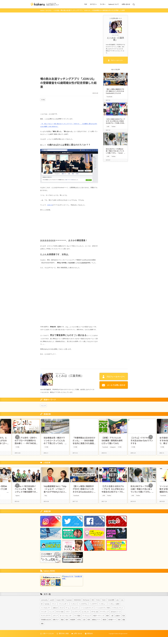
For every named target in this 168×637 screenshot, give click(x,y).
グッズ (62, 608)
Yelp (45, 495)
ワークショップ (86, 615)
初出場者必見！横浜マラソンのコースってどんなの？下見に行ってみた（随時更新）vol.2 (54, 441)
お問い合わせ (126, 4)
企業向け (117, 615)
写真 (123, 615)
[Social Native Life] (116, 533)
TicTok (98, 600)
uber (117, 600)
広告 (84, 619)
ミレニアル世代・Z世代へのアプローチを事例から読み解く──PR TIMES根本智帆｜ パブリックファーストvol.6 (26, 443)
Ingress (17, 495)
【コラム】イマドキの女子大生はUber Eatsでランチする (142, 440)
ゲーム (67, 608)
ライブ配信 (77, 615)
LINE (108, 126)
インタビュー (102, 604)
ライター (103, 4)
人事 (112, 615)
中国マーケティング (98, 615)
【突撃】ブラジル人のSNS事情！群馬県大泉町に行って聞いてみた (112, 440)
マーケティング (104, 612)
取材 (67, 619)
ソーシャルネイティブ (87, 608)
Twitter (113, 126)
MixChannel (86, 600)
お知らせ (55, 608)
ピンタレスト (85, 612)
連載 (42, 623)
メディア (55, 615)
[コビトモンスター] (94, 533)
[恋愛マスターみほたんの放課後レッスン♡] (72, 545)
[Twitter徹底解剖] (72, 521)
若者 (119, 619)
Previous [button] (17, 437)
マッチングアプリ (46, 615)
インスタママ (93, 604)
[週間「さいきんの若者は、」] (50, 557)
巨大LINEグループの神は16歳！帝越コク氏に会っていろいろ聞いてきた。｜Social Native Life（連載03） (115, 152)
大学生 (79, 619)
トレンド (43, 405)
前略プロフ (56, 619)
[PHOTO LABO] (116, 545)
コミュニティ (75, 608)
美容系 (104, 619)
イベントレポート (63, 604)
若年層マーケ (112, 619)
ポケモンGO (94, 612)
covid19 (52, 600)
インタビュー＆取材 (113, 604)
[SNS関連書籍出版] (50, 580)
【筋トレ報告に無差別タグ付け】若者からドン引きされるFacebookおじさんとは (115, 91)
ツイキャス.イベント (117, 608)
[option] (84, 437)
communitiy (44, 600)
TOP (85, 4)
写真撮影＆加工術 (46, 619)
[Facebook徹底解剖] (94, 521)
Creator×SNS (60, 600)
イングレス (73, 604)
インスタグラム (83, 604)
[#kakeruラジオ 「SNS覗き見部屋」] (72, 577)
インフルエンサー (46, 608)
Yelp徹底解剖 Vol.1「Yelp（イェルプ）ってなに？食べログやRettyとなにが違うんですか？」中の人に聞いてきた (55, 492)
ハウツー (67, 612)
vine (122, 600)
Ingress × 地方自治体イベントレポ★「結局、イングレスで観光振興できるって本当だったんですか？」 (25, 492)
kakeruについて (113, 4)
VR (41, 604)
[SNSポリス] (50, 545)
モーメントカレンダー (66, 615)
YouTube (47, 604)
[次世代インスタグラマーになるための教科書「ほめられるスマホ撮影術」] (72, 557)
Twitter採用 (111, 600)
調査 (123, 619)
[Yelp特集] (116, 521)
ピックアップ (76, 612)
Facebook (109, 96)
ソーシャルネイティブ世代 (102, 608)
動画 (62, 619)
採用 (89, 619)
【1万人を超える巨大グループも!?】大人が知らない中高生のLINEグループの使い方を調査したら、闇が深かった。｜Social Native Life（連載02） (115, 123)
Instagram (113, 447)
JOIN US (49, 205)
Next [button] (150, 437)
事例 (107, 615)
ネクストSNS (59, 612)
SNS (93, 600)
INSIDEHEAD (77, 600)
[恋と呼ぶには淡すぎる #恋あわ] (50, 533)
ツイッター (44, 612)
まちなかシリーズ (116, 612)
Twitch (104, 600)
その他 (43, 99)
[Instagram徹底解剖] (50, 521)
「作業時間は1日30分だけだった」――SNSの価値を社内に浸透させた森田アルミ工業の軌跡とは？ (84, 441)
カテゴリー (93, 4)
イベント (54, 604)
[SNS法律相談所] (94, 545)
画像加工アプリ (96, 619)
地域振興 (72, 619)
